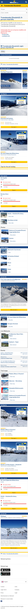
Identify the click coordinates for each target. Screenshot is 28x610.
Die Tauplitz (4, 178)
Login (16, 592)
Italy (1, 195)
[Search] (26, 2)
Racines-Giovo (4, 194)
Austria (2, 179)
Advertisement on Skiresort (7, 596)
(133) (5, 34)
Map (3, 51)
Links (16, 586)
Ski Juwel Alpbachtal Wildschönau (10, 480)
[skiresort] (14, 2)
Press (2, 592)
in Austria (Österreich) (11, 154)
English (6, 581)
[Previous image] (2, 80)
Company (17, 589)
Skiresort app (4, 566)
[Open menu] (2, 2)
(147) (6, 36)
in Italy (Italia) (10, 119)
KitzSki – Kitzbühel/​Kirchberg (8, 496)
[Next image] (26, 80)
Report (13, 190)
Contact (2, 586)
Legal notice (4, 589)
